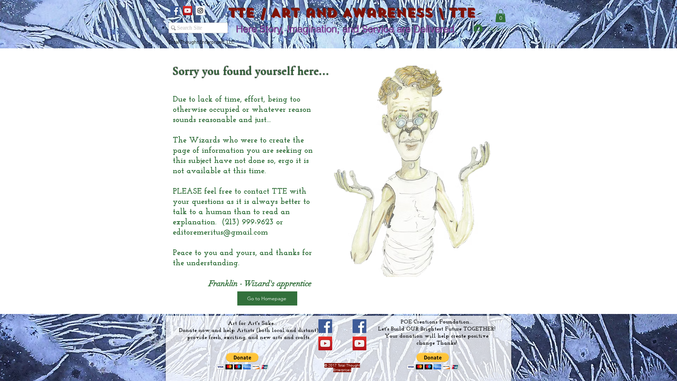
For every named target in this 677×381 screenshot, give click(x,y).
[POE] (359, 326)
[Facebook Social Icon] (174, 10)
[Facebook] (325, 326)
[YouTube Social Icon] (187, 10)
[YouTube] (325, 343)
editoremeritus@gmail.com (220, 233)
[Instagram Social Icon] (200, 10)
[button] (500, 15)
